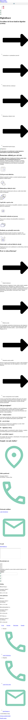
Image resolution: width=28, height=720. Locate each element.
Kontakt (22, 625)
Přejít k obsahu (3, 0)
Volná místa (15, 625)
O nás (2, 625)
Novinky (8, 625)
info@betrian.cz (3, 546)
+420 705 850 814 (4, 511)
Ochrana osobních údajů (5, 716)
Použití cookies (3, 718)
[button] (14, 3)
